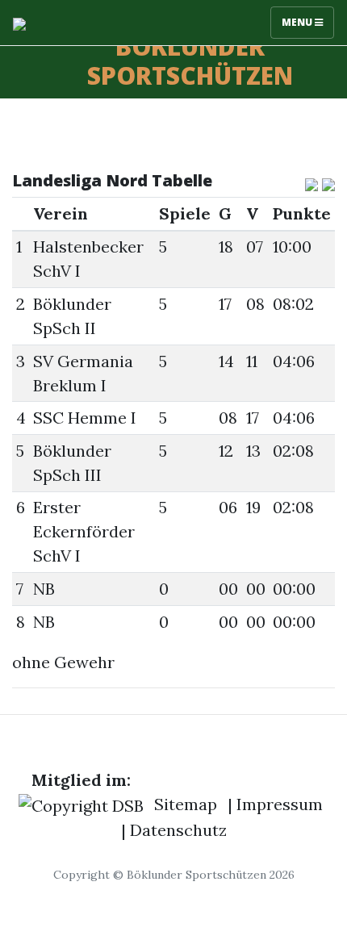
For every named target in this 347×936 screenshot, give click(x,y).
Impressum (279, 804)
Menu (298, 22)
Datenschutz (178, 830)
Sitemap (185, 804)
